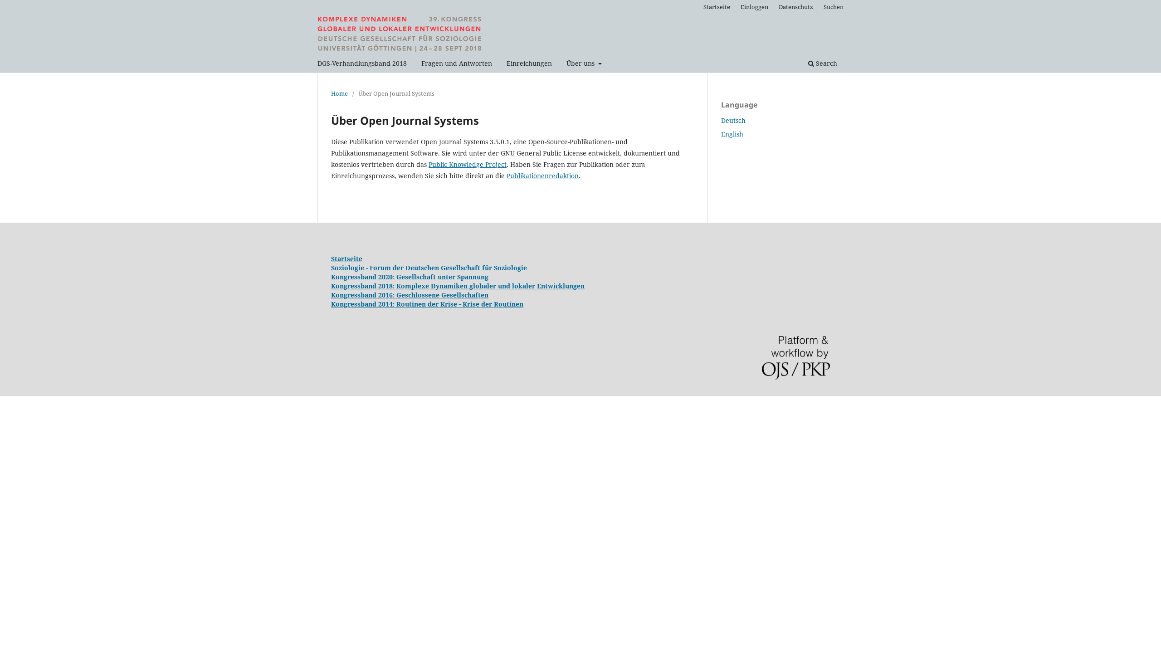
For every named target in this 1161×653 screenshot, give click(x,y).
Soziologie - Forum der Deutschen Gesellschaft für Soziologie (429, 267)
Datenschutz (796, 7)
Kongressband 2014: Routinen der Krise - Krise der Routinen (427, 304)
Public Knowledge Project (468, 164)
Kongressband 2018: (363, 286)
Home (339, 93)
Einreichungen (529, 63)
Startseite (716, 7)
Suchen (834, 7)
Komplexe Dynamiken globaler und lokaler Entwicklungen (490, 286)
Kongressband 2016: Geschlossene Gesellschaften (409, 295)
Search (825, 63)
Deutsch (733, 120)
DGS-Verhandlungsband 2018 (362, 63)
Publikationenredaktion (543, 175)
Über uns (581, 63)
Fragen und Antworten (456, 63)
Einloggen (754, 7)
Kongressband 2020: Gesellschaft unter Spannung (409, 277)
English (732, 134)
